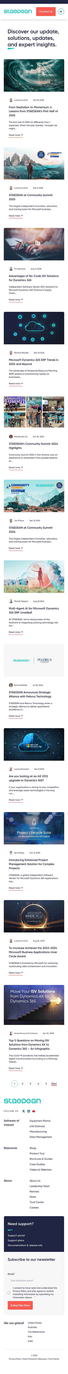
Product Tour (37, 1153)
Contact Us (46, 11)
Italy (30, 1336)
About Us (35, 1180)
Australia (32, 1327)
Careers (34, 1207)
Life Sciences (37, 1126)
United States (35, 1323)
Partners (34, 1191)
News (33, 1196)
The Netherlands (36, 1332)
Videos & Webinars (41, 1169)
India (30, 1341)
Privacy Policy (20, 1291)
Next (54, 1083)
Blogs (33, 1148)
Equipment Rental (40, 1120)
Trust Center (37, 1202)
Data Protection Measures (34, 1359)
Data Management (41, 1136)
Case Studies (37, 1164)
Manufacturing (38, 1131)
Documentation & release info (25, 1245)
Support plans (16, 1240)
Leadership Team (40, 1186)
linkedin (28, 1111)
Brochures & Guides (41, 1158)
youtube (33, 1111)
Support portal (16, 1235)
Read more (14, 135)
